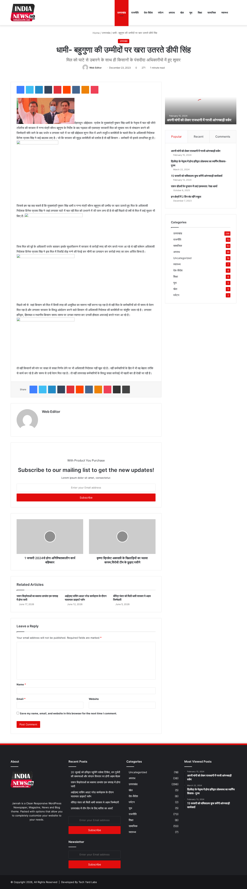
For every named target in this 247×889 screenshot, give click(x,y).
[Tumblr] (48, 90)
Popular (176, 136)
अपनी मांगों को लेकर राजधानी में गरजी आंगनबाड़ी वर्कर (199, 120)
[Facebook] (20, 90)
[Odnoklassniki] (85, 90)
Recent (198, 136)
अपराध (172, 12)
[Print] (126, 389)
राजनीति (135, 12)
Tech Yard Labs (88, 882)
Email (21, 698)
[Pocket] (94, 90)
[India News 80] (23, 12)
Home (96, 32)
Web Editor (95, 67)
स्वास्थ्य (224, 12)
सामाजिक (211, 12)
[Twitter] (30, 90)
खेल (182, 12)
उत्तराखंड (121, 12)
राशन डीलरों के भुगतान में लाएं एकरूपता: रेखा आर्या (194, 186)
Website (94, 698)
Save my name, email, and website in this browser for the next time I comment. (68, 713)
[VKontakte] (76, 90)
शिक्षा (200, 12)
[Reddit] (67, 90)
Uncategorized (182, 258)
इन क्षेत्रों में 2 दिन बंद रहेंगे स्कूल (186, 196)
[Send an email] (103, 67)
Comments (222, 136)
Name (21, 684)
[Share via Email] (117, 389)
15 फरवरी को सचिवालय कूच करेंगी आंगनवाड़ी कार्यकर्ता (196, 175)
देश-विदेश (148, 12)
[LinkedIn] (39, 90)
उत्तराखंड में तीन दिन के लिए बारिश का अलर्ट (92, 808)
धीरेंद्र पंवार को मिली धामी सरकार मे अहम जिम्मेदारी (95, 802)
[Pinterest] (57, 90)
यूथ (190, 12)
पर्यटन (160, 12)
